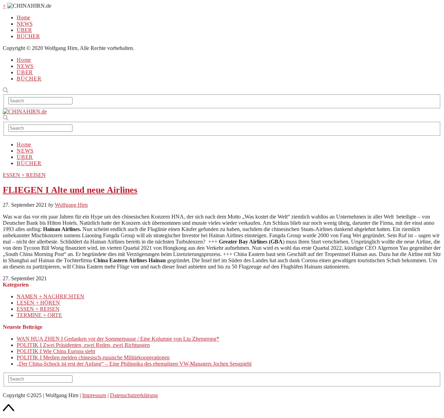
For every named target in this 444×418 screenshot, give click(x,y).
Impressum (94, 395)
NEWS (25, 24)
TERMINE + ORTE (39, 315)
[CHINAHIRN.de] (25, 111)
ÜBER (24, 30)
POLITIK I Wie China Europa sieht (56, 351)
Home (23, 17)
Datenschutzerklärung (134, 395)
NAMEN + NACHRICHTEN (50, 296)
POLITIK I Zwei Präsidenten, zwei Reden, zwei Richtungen (83, 345)
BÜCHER (28, 36)
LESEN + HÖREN (38, 303)
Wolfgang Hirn (71, 205)
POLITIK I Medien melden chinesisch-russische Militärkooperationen (93, 357)
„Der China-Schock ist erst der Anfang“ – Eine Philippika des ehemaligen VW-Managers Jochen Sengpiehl (134, 364)
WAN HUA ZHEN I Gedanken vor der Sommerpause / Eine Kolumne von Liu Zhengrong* (118, 339)
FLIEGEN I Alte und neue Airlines (70, 190)
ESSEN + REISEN (24, 175)
